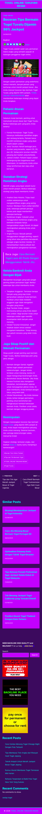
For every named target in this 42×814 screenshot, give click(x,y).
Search (5, 651)
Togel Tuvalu (8, 425)
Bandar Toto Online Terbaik (13, 453)
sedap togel (7, 798)
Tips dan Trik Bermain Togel (13, 457)
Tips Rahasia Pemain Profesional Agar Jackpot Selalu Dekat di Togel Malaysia (21, 575)
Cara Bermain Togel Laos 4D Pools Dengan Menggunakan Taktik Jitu (22, 258)
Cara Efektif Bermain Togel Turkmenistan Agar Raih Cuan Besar (31, 482)
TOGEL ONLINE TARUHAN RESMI (15, 461)
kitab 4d (13, 445)
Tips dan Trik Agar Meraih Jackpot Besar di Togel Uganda (9, 482)
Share (27, 45)
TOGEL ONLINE (8, 15)
